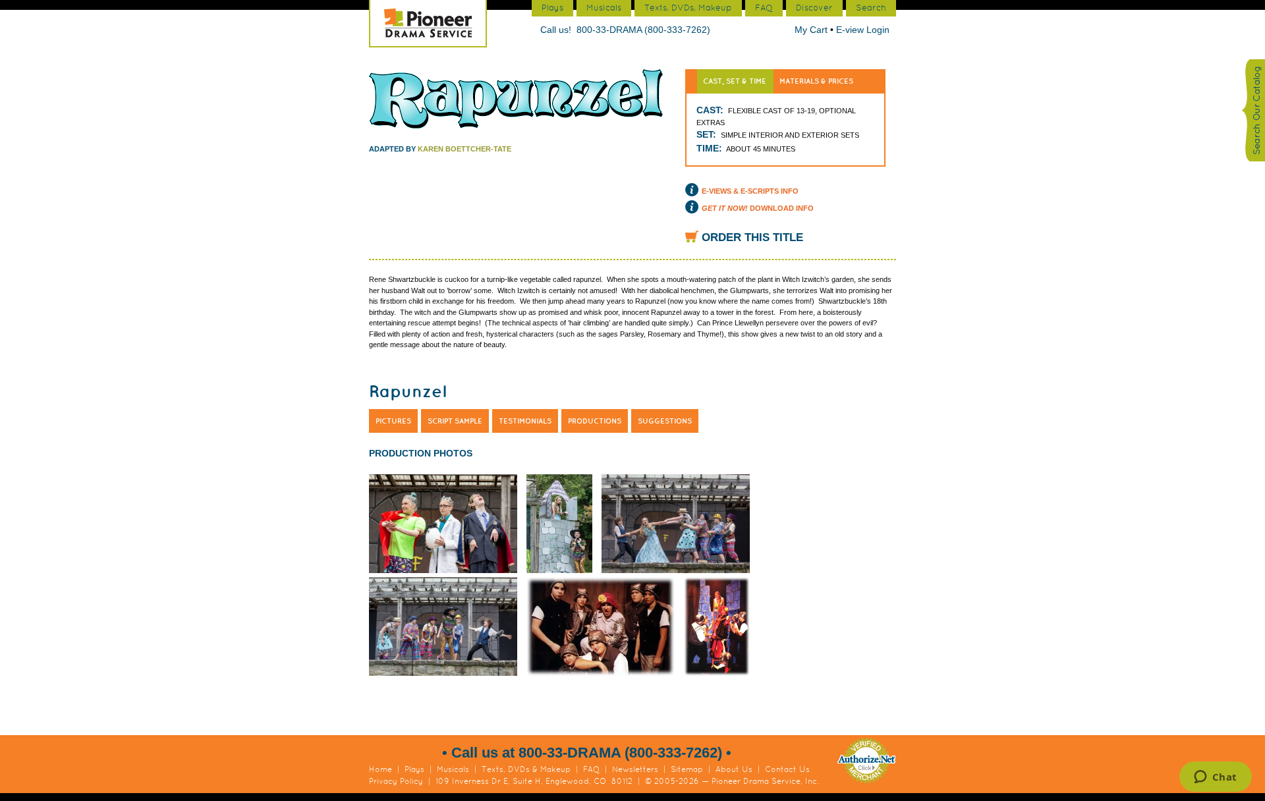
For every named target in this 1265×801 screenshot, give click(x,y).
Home (380, 769)
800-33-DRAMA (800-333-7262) (643, 29)
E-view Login (862, 29)
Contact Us (787, 769)
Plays (414, 769)
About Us (734, 769)
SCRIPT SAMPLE (455, 421)
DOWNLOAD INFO (758, 208)
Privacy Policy (396, 781)
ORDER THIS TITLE (752, 237)
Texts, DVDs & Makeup (526, 769)
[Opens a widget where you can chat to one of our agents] (1215, 777)
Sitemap (687, 769)
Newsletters (635, 769)
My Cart (812, 29)
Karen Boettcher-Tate (464, 149)
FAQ (591, 769)
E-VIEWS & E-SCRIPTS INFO (750, 191)
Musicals (453, 769)
